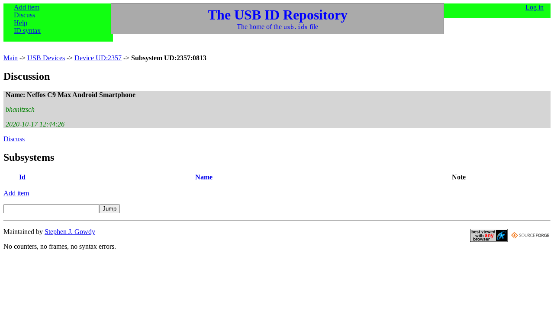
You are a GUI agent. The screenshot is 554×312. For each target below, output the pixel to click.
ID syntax (27, 30)
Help (20, 22)
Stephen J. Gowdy (70, 231)
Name (204, 177)
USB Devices (46, 58)
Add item (26, 7)
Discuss (24, 15)
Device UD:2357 (98, 58)
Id (22, 177)
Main (10, 58)
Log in (534, 7)
